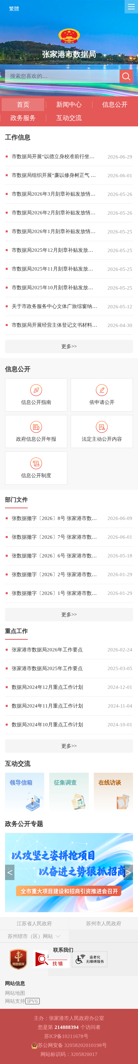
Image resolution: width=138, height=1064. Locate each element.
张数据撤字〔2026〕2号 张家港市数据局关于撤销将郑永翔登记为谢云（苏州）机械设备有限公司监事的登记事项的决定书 (55, 574)
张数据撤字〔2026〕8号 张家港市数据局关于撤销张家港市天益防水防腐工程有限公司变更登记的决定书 (55, 518)
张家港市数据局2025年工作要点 (47, 668)
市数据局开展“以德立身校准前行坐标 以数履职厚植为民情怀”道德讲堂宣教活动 (55, 156)
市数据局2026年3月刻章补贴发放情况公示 (55, 194)
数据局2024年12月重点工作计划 (47, 687)
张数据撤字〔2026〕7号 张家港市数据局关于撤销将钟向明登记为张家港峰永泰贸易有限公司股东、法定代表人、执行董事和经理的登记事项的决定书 (55, 537)
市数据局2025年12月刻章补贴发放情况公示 (55, 250)
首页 (23, 104)
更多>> (69, 346)
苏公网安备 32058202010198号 (72, 1045)
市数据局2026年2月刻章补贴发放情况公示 (55, 212)
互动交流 (69, 117)
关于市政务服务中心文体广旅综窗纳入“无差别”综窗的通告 (55, 306)
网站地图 (15, 993)
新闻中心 (69, 104)
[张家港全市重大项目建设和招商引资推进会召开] (69, 872)
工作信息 (17, 137)
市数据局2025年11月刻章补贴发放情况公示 (55, 269)
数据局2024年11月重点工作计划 (47, 706)
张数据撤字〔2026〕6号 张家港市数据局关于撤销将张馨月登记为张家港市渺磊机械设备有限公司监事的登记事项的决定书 (55, 555)
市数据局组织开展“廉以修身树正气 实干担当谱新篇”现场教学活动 (55, 175)
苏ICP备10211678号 (66, 1036)
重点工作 (16, 631)
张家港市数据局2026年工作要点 (47, 649)
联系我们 (63, 950)
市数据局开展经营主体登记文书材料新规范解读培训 (55, 325)
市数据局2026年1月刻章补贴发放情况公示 (55, 231)
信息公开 (115, 104)
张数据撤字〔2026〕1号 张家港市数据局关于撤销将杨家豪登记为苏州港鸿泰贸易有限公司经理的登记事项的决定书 (55, 593)
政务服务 (23, 117)
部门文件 (16, 500)
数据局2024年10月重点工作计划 (47, 724)
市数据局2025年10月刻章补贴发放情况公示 (55, 287)
